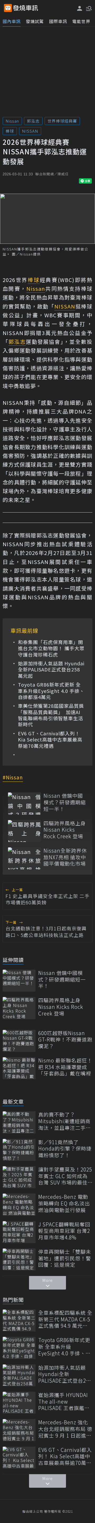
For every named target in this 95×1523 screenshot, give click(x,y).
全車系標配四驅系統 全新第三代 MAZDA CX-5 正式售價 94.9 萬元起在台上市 (65, 1319)
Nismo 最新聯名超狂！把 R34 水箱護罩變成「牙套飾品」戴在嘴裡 (65, 1067)
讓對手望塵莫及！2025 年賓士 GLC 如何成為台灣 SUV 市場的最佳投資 (65, 1176)
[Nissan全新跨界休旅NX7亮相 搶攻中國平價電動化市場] (24, 858)
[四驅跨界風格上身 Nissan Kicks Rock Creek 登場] (24, 831)
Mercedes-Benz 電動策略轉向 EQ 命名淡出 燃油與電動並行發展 (64, 1203)
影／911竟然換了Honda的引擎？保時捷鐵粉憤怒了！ (65, 1148)
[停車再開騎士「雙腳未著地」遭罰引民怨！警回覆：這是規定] (19, 1259)
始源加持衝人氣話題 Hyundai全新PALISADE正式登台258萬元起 (51, 669)
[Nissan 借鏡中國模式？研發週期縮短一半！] (24, 803)
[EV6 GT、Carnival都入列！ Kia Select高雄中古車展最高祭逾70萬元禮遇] (19, 1458)
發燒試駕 (35, 21)
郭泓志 (33, 121)
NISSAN (30, 131)
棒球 (10, 131)
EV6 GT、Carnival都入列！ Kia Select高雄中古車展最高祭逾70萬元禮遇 (50, 739)
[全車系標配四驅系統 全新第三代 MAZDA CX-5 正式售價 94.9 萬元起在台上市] (19, 1320)
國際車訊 (58, 21)
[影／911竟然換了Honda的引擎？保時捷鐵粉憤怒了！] (19, 1150)
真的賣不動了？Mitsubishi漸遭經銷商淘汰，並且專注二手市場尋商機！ (64, 1121)
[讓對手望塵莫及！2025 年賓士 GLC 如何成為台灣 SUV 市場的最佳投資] (19, 1177)
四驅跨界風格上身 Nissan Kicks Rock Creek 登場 (65, 830)
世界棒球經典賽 (62, 121)
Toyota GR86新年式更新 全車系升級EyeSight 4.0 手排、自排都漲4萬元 (51, 691)
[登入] (79, 8)
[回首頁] (25, 8)
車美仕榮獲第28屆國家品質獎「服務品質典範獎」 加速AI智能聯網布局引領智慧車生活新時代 (51, 715)
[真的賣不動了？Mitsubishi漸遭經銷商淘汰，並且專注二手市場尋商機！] (19, 1122)
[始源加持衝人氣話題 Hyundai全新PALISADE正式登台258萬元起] (19, 1375)
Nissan (12, 121)
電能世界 (81, 21)
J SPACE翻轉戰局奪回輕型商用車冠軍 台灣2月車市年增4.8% (64, 1231)
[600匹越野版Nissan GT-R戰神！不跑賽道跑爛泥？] (19, 1041)
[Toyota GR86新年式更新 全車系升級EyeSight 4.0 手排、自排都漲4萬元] (19, 1348)
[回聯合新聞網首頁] (8, 8)
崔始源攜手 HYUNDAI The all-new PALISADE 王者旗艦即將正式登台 (64, 1401)
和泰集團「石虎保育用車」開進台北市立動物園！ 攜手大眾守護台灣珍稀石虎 (51, 648)
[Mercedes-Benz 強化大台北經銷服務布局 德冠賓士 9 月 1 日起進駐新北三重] (19, 1430)
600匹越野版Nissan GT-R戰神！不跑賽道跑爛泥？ (65, 1039)
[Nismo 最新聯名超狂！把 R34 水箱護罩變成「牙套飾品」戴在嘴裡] (19, 1068)
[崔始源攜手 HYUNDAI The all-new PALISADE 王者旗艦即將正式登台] (19, 1403)
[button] (88, 8)
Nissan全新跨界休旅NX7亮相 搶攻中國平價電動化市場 (65, 857)
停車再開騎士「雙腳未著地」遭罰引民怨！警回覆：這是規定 (64, 1258)
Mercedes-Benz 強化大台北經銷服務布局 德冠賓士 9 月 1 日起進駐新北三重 (65, 1429)
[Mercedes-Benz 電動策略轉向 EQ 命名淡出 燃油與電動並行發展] (19, 1205)
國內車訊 (12, 21)
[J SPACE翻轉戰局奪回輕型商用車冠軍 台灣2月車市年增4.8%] (19, 1232)
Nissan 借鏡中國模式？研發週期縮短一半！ (65, 802)
